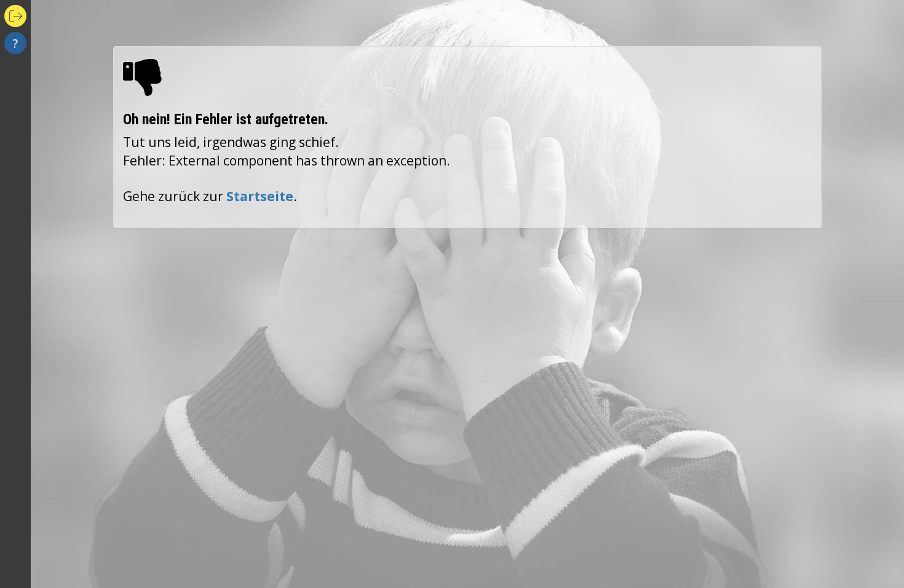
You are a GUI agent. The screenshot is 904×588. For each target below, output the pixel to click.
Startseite (259, 196)
